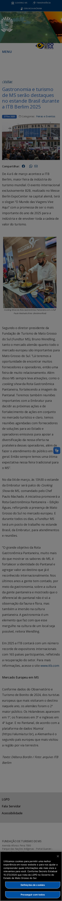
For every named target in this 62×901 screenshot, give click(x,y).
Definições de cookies (33, 885)
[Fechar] (58, 856)
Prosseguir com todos (33, 894)
